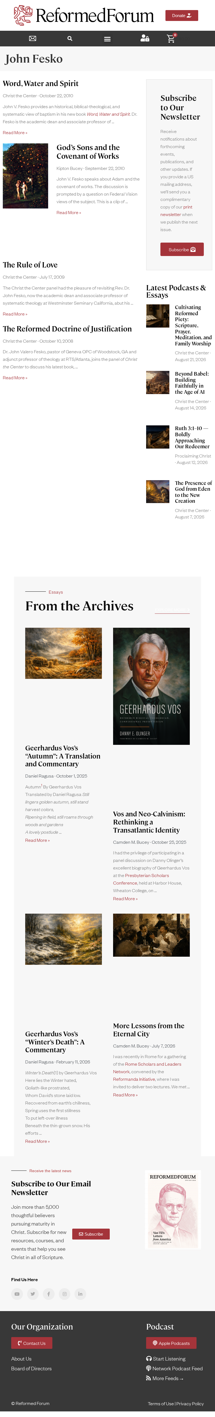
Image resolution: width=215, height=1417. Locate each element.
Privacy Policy (190, 1403)
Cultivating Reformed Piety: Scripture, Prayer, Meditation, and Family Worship (193, 325)
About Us (21, 1358)
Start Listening (169, 1358)
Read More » (15, 132)
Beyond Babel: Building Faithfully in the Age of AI (192, 383)
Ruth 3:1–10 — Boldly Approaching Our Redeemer (192, 437)
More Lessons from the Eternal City (148, 1030)
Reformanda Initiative (134, 1079)
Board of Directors (31, 1368)
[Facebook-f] (49, 1294)
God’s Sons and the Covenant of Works (88, 152)
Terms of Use (161, 1403)
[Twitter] (33, 1294)
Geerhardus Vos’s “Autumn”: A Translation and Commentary (63, 756)
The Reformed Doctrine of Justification (67, 329)
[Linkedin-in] (80, 1294)
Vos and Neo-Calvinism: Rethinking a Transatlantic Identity (149, 822)
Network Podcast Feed (178, 1368)
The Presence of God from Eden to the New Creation (193, 492)
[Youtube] (17, 1294)
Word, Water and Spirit (41, 83)
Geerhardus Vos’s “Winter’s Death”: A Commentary (55, 1042)
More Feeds (166, 1378)
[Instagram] (65, 1294)
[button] (70, 39)
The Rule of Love (30, 265)
